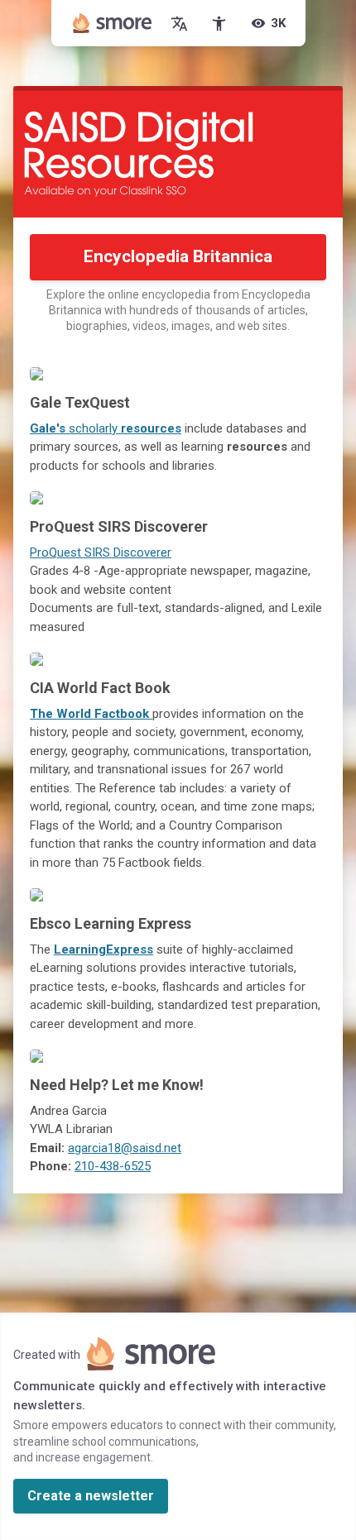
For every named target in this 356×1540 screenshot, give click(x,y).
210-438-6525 (113, 1166)
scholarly (105, 428)
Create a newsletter (90, 1496)
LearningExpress (103, 949)
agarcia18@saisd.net (124, 1148)
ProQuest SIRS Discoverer (100, 552)
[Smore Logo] (112, 23)
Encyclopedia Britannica (178, 256)
